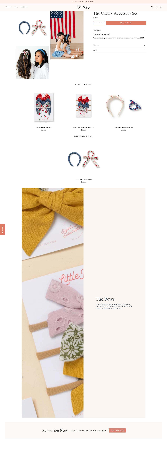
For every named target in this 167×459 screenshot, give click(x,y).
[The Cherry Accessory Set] (83, 159)
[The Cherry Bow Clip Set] (43, 107)
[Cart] (161, 7)
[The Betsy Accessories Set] (123, 107)
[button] (2, 229)
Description (97, 30)
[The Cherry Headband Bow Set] (83, 107)
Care (94, 50)
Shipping (96, 45)
